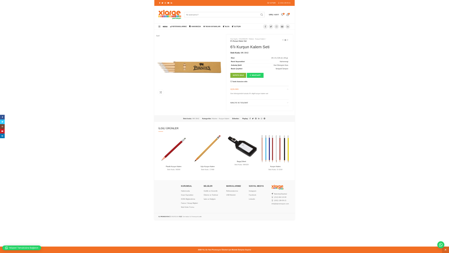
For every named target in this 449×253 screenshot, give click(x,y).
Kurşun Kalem (275, 166)
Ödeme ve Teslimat (211, 195)
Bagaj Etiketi (241, 161)
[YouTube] (2, 131)
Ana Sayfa (233, 39)
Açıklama (234, 89)
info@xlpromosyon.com (280, 204)
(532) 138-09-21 (285, 3)
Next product (287, 40)
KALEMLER (243, 39)
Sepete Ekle (238, 75)
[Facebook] (2, 117)
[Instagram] (2, 126)
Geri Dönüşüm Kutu (281, 65)
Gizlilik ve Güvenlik (210, 191)
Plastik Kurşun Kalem (173, 166)
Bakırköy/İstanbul (280, 194)
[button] (255, 76)
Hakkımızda (185, 191)
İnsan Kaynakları (187, 195)
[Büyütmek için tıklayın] (161, 92)
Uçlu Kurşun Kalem (208, 166)
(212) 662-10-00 (280, 197)
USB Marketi (230, 195)
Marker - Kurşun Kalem (257, 39)
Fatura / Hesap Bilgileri (189, 203)
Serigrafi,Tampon (282, 69)
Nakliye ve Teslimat (239, 103)
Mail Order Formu (187, 207)
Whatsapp (256, 75)
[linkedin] (2, 136)
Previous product (283, 40)
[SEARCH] (261, 14)
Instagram (252, 191)
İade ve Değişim (210, 199)
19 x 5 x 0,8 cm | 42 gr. (279, 58)
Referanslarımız (232, 191)
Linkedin (252, 199)
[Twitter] (2, 121)
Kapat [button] (445, 250)
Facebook (252, 195)
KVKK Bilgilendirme (188, 199)
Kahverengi (284, 61)
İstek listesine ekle (240, 81)
